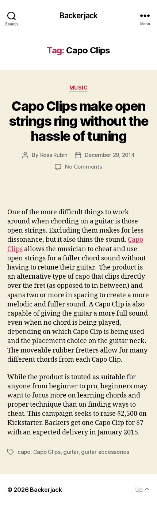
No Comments (83, 166)
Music (78, 87)
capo (24, 451)
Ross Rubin (54, 154)
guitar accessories (105, 451)
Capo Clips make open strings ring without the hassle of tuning (78, 121)
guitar (70, 451)
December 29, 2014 (110, 154)
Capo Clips (47, 451)
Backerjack (78, 15)
